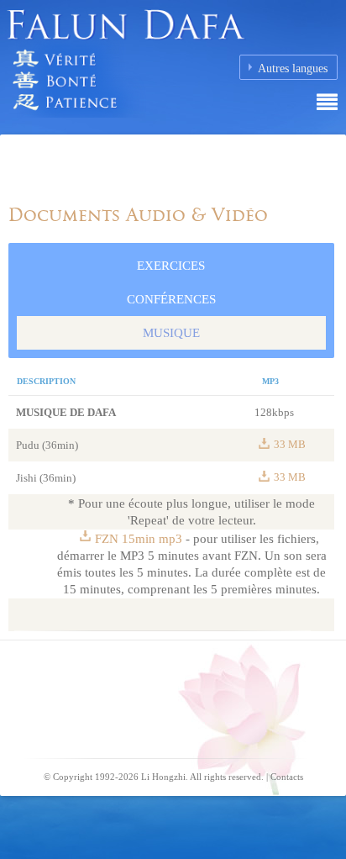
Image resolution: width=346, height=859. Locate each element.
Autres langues (293, 68)
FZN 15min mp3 (140, 538)
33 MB (290, 444)
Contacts (286, 777)
